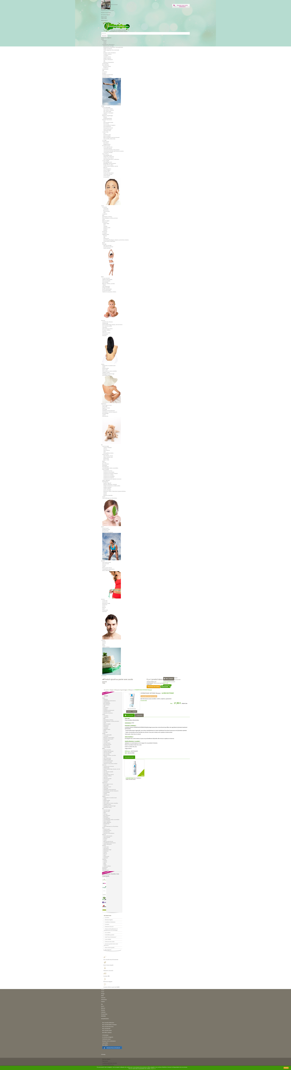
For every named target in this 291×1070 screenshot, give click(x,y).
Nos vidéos (105, 1045)
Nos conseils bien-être (108, 1026)
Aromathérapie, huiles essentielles (110, 468)
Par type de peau (106, 145)
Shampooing (105, 323)
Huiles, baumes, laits (108, 457)
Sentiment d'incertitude (108, 472)
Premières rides (107, 134)
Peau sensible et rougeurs (109, 125)
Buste (103, 242)
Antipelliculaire (105, 870)
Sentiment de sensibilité (109, 476)
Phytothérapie (105, 466)
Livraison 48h (106, 976)
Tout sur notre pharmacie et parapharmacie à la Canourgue (111, 929)
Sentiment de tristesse (108, 477)
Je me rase (104, 600)
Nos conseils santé (107, 1030)
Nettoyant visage (106, 603)
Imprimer (129, 711)
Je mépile (104, 233)
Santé (102, 39)
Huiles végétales (106, 480)
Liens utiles (105, 1043)
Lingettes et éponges (108, 113)
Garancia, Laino (106, 227)
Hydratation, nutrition (107, 216)
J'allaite (104, 285)
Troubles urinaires (107, 54)
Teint (104, 451)
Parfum (103, 606)
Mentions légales (109, 919)
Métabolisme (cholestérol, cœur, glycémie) (113, 47)
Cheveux (103, 320)
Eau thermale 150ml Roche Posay (133, 778)
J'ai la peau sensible (108, 152)
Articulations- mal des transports (109, 412)
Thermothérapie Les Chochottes (109, 498)
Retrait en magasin (107, 981)
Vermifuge (104, 409)
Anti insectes (105, 416)
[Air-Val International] (104, 891)
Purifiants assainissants (107, 74)
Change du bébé (106, 287)
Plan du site (105, 1061)
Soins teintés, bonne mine (109, 138)
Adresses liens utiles (110, 941)
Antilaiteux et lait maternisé (108, 410)
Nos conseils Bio (106, 1028)
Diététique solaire (106, 375)
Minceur (103, 561)
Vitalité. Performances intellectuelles (111, 485)
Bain (103, 215)
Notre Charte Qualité (109, 947)
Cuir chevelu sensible (107, 326)
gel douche (106, 210)
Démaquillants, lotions (108, 453)
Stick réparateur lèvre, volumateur (111, 159)
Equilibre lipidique (107, 487)
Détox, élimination (106, 570)
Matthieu (105, 229)
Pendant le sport (106, 529)
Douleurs (104, 73)
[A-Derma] (104, 894)
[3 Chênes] (104, 879)
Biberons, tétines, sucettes (108, 283)
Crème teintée (106, 175)
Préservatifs (105, 610)
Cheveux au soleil (106, 332)
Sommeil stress (105, 76)
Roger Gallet (106, 223)
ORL (104, 61)
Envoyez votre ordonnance (109, 1041)
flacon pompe (106, 211)
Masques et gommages (107, 115)
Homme (105, 230)
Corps (102, 205)
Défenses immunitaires (108, 62)
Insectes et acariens (107, 77)
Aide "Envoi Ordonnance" (110, 937)
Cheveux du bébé (106, 281)
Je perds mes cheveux (107, 322)
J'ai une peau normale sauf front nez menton (113, 151)
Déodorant (104, 231)
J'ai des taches (105, 141)
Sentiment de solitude (108, 475)
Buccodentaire (105, 65)
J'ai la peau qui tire (107, 148)
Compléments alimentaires (108, 44)
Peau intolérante (107, 126)
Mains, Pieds (106, 460)
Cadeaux (103, 640)
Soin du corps (105, 454)
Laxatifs (104, 414)
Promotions (103, 675)
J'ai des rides (105, 132)
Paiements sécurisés (108, 970)
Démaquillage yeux (107, 155)
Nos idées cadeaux (107, 1032)
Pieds (103, 219)
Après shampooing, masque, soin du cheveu (112, 324)
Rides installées (107, 136)
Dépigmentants (106, 144)
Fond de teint (106, 171)
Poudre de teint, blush (108, 173)
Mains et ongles (105, 220)
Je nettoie (104, 114)
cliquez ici (153, 1068)
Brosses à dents (107, 66)
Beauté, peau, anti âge (108, 46)
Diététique (104, 465)
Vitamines (104, 40)
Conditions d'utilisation (110, 922)
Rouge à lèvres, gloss (108, 164)
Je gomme (104, 214)
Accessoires (106, 177)
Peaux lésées (105, 69)
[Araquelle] (104, 898)
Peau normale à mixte (108, 122)
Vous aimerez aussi (129, 757)
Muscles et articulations (107, 532)
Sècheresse (106, 238)
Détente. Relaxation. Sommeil (110, 484)
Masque (105, 117)
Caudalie (105, 226)
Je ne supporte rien (107, 147)
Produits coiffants (106, 330)
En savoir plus (144, 700)
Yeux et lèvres (105, 154)
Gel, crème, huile (107, 111)
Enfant (104, 43)
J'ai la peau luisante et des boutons (111, 149)
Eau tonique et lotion (108, 108)
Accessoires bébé (106, 290)
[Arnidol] (104, 902)
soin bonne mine (107, 130)
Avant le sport (105, 528)
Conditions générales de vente (109, 1063)
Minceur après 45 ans (107, 567)
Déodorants (106, 458)
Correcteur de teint (107, 174)
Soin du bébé (105, 282)
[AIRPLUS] (104, 883)
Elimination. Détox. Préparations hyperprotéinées (114, 491)
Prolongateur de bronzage (108, 373)
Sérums (105, 449)
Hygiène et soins (106, 408)
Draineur (104, 565)
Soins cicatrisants (107, 129)
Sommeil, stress (107, 57)
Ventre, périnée (107, 248)
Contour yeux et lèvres (108, 158)
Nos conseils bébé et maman (109, 1024)
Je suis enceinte (106, 278)
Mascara (105, 167)
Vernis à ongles (106, 170)
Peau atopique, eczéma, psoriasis (110, 218)
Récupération (105, 531)
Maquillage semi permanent (109, 163)
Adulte (104, 41)
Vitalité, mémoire (107, 58)
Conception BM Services (108, 1065)
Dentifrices (105, 67)
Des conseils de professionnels (110, 959)
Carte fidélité (108, 939)
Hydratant (104, 611)
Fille (104, 237)
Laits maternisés (106, 286)
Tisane (103, 496)
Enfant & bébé (105, 368)
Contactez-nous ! (106, 1039)
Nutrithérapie (105, 481)
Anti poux (104, 335)
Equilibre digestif (107, 483)
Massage (104, 244)
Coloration (104, 327)
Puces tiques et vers (107, 405)
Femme (105, 235)
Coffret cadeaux (106, 647)
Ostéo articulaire (107, 490)
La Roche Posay (168, 693)
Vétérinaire (103, 404)
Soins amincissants (106, 562)
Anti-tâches (106, 143)
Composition (139, 715)
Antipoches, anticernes (108, 156)
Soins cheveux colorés (107, 328)
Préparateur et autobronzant (108, 365)
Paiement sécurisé (109, 926)
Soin (104, 121)
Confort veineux (107, 488)
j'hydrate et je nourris (107, 119)
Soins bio (104, 331)
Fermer (286, 1067)
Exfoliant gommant (107, 118)
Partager (134, 711)
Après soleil (105, 369)
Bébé (102, 276)
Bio (102, 444)
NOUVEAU (104, 868)
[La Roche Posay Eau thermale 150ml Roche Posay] (134, 768)
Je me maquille (105, 160)
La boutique (105, 1035)
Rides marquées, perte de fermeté (111, 137)
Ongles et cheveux (107, 48)
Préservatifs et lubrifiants (109, 241)
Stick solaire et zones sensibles (109, 371)
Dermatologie (105, 413)
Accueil (106, 690)
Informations (107, 915)
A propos (107, 924)
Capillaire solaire (106, 372)
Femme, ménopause (108, 59)
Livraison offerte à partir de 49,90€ (111, 987)
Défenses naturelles (108, 495)
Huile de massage (107, 245)
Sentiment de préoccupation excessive (112, 479)
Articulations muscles (108, 246)
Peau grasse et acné (108, 128)
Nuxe (104, 225)
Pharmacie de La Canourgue (107, 10)
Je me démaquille (106, 107)
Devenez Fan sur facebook (113, 1048)
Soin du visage (105, 446)
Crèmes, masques (107, 447)
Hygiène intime (105, 234)
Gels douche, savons (108, 455)
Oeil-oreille (104, 406)
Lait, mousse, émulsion (108, 110)
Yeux (104, 51)
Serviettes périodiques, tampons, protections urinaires (116, 240)
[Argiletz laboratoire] (104, 887)
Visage (102, 106)
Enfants (105, 494)
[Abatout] (104, 909)
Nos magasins (108, 949)
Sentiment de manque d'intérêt (110, 473)
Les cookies (107, 932)
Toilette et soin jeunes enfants (109, 291)
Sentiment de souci (107, 470)
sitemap (103, 1054)
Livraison (107, 917)
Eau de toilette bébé (107, 289)
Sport (102, 526)
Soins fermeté (105, 563)
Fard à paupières (107, 169)
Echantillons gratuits (109, 934)
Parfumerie (104, 222)
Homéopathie (105, 63)
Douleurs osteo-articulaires (109, 52)
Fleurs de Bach (105, 469)
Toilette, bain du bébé (107, 279)
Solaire (102, 364)
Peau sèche (106, 123)
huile (104, 212)
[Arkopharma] (104, 906)
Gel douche (104, 602)
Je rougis (104, 140)
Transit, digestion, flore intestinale (111, 50)
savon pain (105, 208)
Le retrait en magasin (107, 1037)
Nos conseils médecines (108, 1022)
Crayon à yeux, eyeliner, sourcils (110, 166)
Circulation (105, 55)
